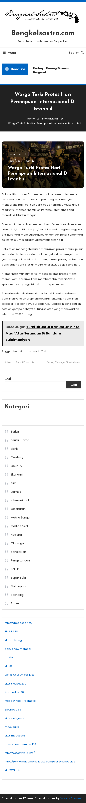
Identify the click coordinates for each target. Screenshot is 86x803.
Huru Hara (19, 351)
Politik (15, 569)
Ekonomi (17, 475)
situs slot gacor (14, 718)
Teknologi (17, 595)
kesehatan (18, 509)
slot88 (9, 666)
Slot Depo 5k (13, 709)
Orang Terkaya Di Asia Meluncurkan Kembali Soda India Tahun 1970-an (65, 362)
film (13, 483)
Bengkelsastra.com (43, 33)
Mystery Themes (70, 798)
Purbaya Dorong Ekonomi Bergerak (50, 70)
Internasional (18, 154)
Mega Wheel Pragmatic (20, 701)
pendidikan (18, 552)
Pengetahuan (20, 560)
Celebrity (17, 457)
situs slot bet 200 (15, 684)
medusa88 (12, 727)
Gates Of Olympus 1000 (20, 675)
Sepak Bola (18, 578)
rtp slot (9, 657)
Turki (44, 351)
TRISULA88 (11, 631)
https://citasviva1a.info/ (20, 753)
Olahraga (17, 543)
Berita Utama (20, 440)
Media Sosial (19, 526)
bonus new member (18, 649)
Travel (15, 603)
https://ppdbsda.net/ (18, 623)
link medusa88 (14, 692)
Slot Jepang (19, 586)
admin (29, 161)
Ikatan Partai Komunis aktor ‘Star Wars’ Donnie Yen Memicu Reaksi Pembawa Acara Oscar (24, 362)
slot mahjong (13, 640)
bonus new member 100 (20, 744)
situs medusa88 (15, 735)
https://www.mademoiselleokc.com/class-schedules (40, 761)
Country (16, 466)
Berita (15, 432)
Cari (8, 378)
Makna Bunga (20, 517)
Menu (12, 53)
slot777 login (13, 770)
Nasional (16, 535)
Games (16, 492)
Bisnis (14, 449)
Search (74, 53)
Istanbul (34, 351)
